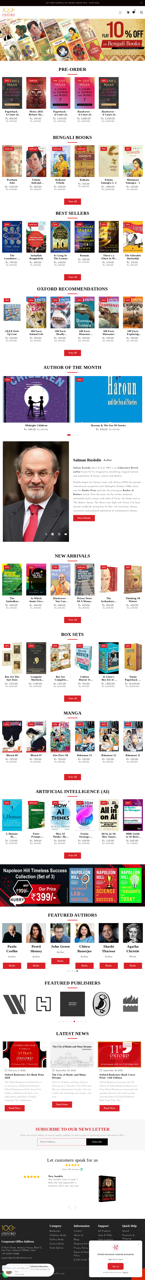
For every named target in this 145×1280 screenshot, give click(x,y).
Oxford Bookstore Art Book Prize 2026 (24, 1076)
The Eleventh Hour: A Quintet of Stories (108, 425)
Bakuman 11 (108, 755)
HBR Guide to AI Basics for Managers (109, 835)
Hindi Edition (56, 1248)
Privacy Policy (81, 1248)
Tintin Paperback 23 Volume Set (109, 678)
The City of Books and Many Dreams (69, 1076)
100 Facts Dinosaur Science (60, 333)
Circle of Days (133, 257)
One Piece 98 (36, 755)
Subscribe (97, 1142)
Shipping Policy (82, 1244)
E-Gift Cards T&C (83, 1260)
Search (125, 1231)
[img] (72, 1165)
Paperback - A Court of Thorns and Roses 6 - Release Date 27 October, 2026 (12, 113)
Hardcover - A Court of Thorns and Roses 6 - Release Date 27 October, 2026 (108, 113)
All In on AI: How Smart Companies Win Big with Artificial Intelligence (84, 835)
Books (12, 966)
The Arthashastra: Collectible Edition (84, 600)
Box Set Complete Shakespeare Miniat (36, 678)
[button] (120, 12)
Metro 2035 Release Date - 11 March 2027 (36, 113)
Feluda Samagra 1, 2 (84, 181)
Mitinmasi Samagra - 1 (109, 181)
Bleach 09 (132, 755)
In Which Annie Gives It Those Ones (12, 600)
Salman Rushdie (87, 460)
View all (72, 202)
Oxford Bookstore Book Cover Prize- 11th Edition (117, 1076)
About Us (78, 1235)
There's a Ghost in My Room (84, 257)
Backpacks (55, 1231)
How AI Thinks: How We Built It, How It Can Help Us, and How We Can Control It (36, 835)
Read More (14, 1108)
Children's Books (58, 1235)
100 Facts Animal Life (12, 332)
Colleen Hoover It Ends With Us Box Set (60, 678)
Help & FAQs (105, 1235)
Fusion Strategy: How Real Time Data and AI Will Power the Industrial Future (60, 835)
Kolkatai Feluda (36, 181)
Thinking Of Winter (109, 600)
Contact (78, 1231)
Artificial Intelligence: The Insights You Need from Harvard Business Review (133, 835)
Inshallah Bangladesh (12, 257)
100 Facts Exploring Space (109, 333)
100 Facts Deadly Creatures (36, 333)
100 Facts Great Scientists (132, 333)
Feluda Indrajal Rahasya (12, 181)
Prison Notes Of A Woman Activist (60, 600)
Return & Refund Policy (82, 1254)
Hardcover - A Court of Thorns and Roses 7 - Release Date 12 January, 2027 (84, 113)
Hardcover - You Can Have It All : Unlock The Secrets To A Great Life (36, 600)
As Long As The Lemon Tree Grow (36, 257)
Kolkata (60, 179)
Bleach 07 (12, 755)
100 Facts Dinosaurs (84, 332)
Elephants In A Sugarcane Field (132, 600)
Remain (60, 255)
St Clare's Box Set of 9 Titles (84, 678)
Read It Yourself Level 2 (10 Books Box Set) (132, 678)
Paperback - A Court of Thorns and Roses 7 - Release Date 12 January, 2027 (60, 113)
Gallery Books (57, 1239)
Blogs (76, 1239)
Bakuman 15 (60, 755)
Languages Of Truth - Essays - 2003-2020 (36, 425)
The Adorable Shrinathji (109, 257)
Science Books (57, 1244)
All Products (104, 1231)
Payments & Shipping (128, 1237)
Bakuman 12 (84, 755)
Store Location (105, 1239)
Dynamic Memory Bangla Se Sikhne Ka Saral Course (132, 181)
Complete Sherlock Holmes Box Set (12, 678)
